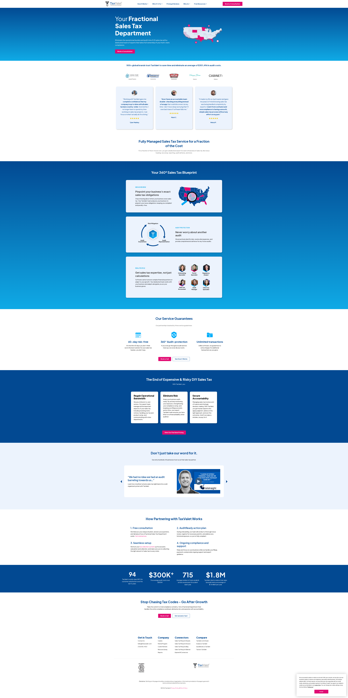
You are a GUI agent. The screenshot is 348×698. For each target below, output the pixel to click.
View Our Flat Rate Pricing (174, 432)
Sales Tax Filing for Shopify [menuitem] (182, 641)
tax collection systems (147, 547)
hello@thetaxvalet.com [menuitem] (145, 644)
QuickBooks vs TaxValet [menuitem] (203, 646)
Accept (321, 691)
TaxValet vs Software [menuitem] (202, 641)
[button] (142, 4)
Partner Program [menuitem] (162, 644)
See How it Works (181, 359)
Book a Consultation (232, 4)
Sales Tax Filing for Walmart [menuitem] (182, 649)
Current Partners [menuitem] (162, 646)
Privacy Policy (175, 688)
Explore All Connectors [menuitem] (181, 652)
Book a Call (165, 359)
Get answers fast (181, 616)
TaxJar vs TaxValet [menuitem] (201, 649)
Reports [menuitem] (160, 652)
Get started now (140, 536)
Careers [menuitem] (160, 641)
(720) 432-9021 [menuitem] (142, 646)
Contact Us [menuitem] (141, 641)
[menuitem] (145, 638)
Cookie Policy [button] (317, 685)
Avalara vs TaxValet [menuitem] (201, 644)
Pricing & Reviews (173, 4)
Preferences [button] (310, 687)
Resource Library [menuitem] (162, 649)
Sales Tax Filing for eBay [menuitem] (181, 646)
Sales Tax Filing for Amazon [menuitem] (182, 644)
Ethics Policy (183, 688)
